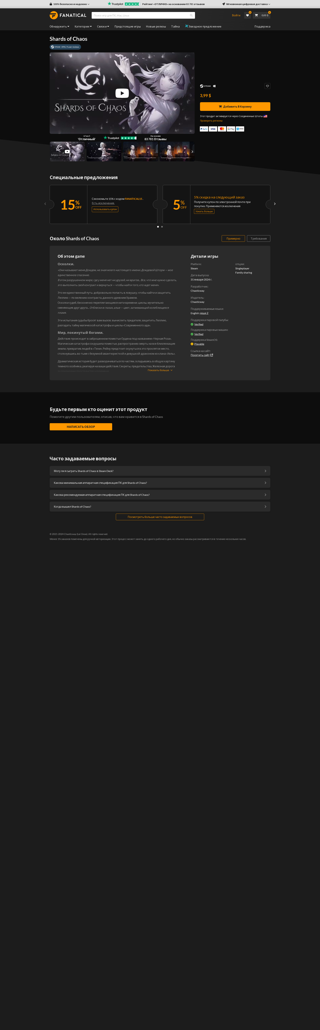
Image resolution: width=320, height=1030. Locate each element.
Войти (236, 15)
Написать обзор (81, 427)
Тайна (175, 26)
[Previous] (45, 203)
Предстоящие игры (127, 26)
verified (198, 324)
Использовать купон (105, 209)
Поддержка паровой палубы (209, 319)
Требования (259, 238)
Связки (102, 26)
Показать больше (158, 370)
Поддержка (262, 26)
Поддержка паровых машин (209, 329)
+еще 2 (204, 312)
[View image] (67, 151)
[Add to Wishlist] (267, 86)
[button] (70, 4)
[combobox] (160, 15)
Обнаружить (58, 26)
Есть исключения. (103, 203)
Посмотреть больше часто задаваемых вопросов (160, 516)
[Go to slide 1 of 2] (158, 226)
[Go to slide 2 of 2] (162, 226)
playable (199, 343)
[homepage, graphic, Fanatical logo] (68, 15)
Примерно (233, 238)
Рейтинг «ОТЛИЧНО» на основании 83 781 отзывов (173, 4)
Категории (82, 26)
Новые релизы (156, 26)
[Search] (191, 15)
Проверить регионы (211, 120)
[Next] (274, 203)
